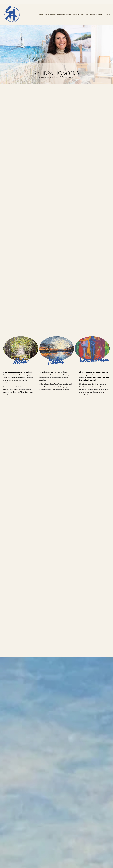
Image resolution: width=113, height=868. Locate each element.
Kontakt (107, 14)
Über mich (99, 14)
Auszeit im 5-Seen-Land (80, 14)
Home (41, 14)
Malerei (53, 14)
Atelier (46, 14)
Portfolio (92, 14)
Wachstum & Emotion (64, 14)
